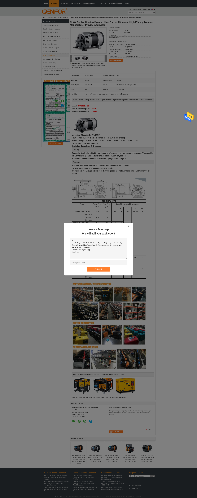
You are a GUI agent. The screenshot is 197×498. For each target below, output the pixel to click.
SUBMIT (98, 269)
